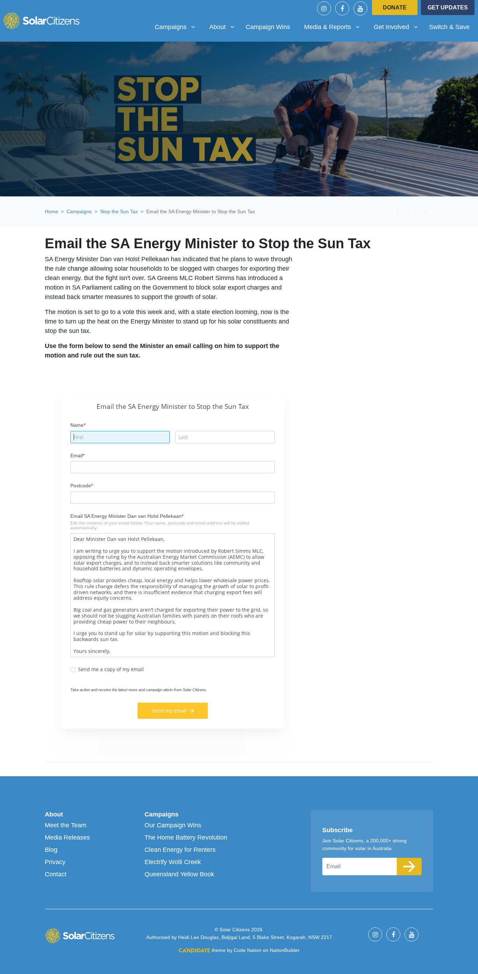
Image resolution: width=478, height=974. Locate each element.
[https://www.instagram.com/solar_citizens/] (324, 8)
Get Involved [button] (398, 26)
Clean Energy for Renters (180, 849)
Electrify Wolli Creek (173, 861)
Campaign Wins (268, 26)
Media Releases (67, 837)
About (54, 814)
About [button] (224, 26)
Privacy (55, 861)
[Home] (41, 20)
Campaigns (79, 211)
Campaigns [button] (177, 26)
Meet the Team (65, 825)
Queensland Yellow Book (179, 874)
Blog (51, 849)
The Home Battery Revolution (186, 837)
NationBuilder (285, 950)
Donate (395, 8)
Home (51, 211)
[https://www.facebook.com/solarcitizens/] (342, 8)
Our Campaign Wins (173, 825)
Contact (55, 874)
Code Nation (247, 950)
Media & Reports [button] (330, 26)
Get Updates (448, 8)
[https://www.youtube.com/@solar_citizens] (360, 8)
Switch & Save (449, 26)
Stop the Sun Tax (119, 211)
